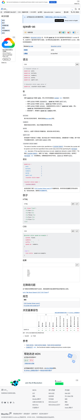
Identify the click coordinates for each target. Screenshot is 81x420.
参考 (3, 33)
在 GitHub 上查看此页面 (31, 372)
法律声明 (33, 416)
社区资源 (50, 398)
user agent (49, 118)
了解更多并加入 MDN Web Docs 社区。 (55, 17)
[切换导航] (79, 9)
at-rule (31, 46)
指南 (65, 401)
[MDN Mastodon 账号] (11, 405)
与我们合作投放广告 (37, 404)
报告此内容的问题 (45, 372)
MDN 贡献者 (49, 370)
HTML (25, 201)
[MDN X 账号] (8, 405)
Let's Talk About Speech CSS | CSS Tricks (35, 294)
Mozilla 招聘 (35, 401)
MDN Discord (52, 404)
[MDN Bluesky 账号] (5, 405)
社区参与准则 (43, 416)
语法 (3, 20)
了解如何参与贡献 (29, 365)
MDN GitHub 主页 (53, 407)
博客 (33, 398)
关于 (33, 395)
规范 (3, 28)
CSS (24, 229)
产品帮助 (34, 410)
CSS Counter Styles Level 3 (43, 190)
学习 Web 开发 (68, 398)
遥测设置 (26, 416)
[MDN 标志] (4, 392)
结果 (25, 262)
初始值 (26, 50)
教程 (65, 404)
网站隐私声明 (17, 416)
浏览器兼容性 (6, 30)
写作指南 (50, 401)
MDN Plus (35, 407)
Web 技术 (66, 395)
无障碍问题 (5, 25)
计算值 (26, 53)
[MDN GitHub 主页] (2, 405)
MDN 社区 (51, 395)
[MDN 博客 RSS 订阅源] (14, 405)
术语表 (66, 407)
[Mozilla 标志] (6, 416)
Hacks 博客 (67, 410)
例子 (3, 23)
